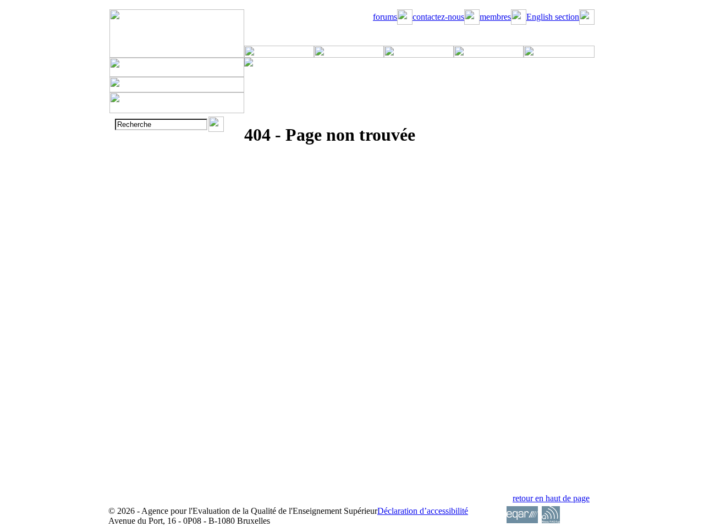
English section (552, 16)
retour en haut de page (551, 498)
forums (385, 16)
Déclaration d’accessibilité (422, 511)
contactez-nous (438, 16)
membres (495, 16)
